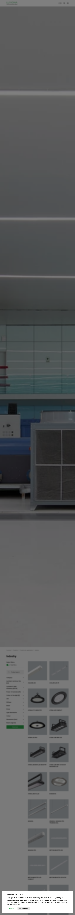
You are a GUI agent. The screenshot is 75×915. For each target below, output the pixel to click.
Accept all (11, 908)
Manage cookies (23, 908)
